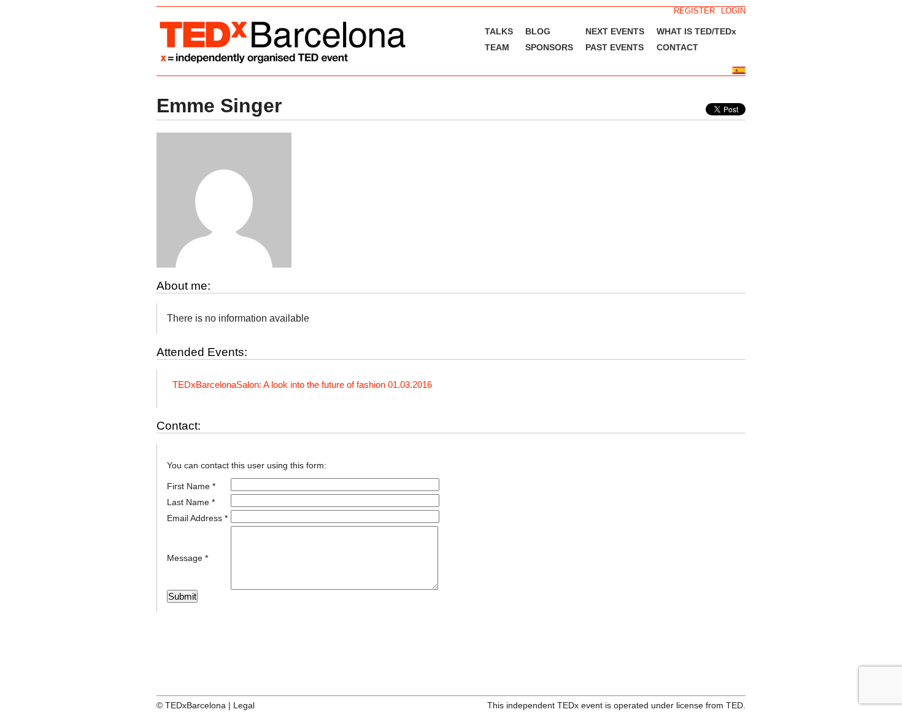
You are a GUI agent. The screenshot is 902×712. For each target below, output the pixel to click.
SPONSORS (549, 47)
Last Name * (191, 502)
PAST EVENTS (614, 47)
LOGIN (733, 10)
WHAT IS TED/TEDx (696, 31)
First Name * (191, 486)
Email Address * (197, 518)
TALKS (499, 31)
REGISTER (694, 10)
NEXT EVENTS (614, 31)
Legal (244, 705)
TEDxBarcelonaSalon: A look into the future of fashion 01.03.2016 (302, 384)
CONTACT (677, 47)
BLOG (537, 31)
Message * (187, 558)
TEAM (497, 47)
